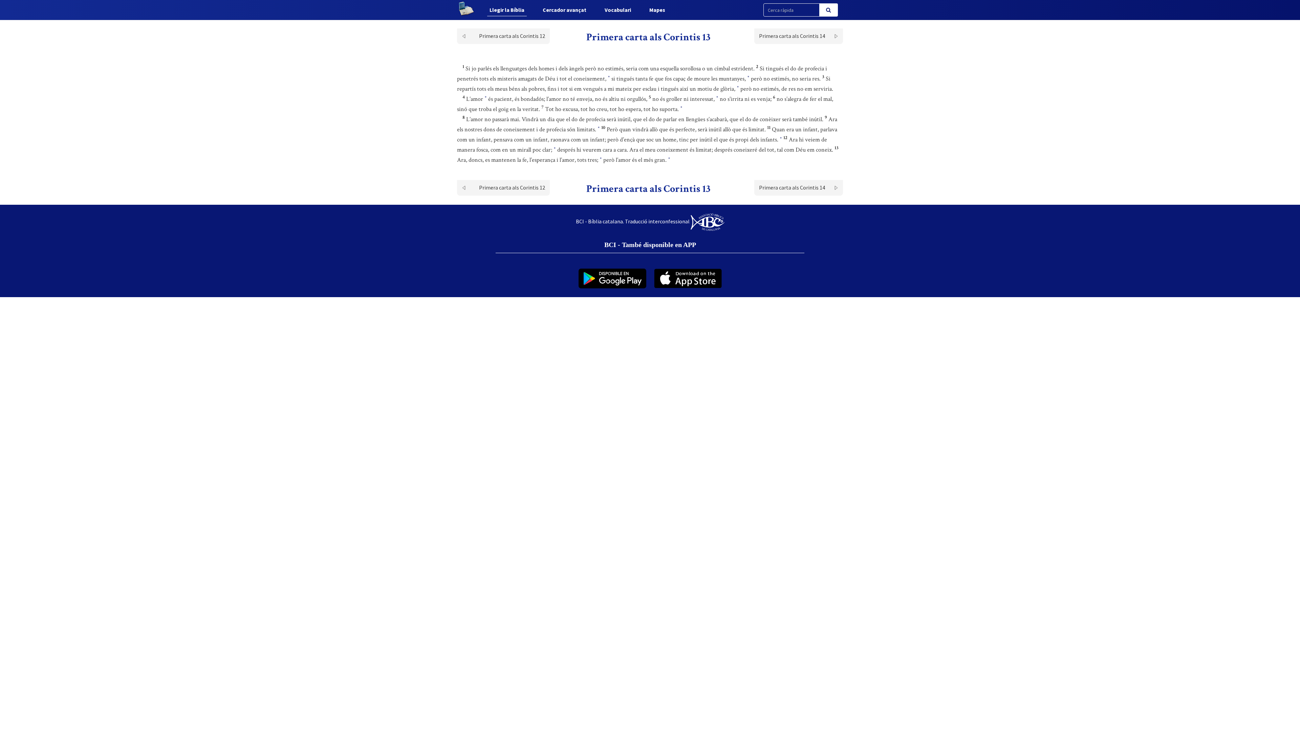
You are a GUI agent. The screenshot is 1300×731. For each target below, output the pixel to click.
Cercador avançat (564, 9)
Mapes (657, 9)
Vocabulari (618, 9)
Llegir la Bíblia (507, 9)
